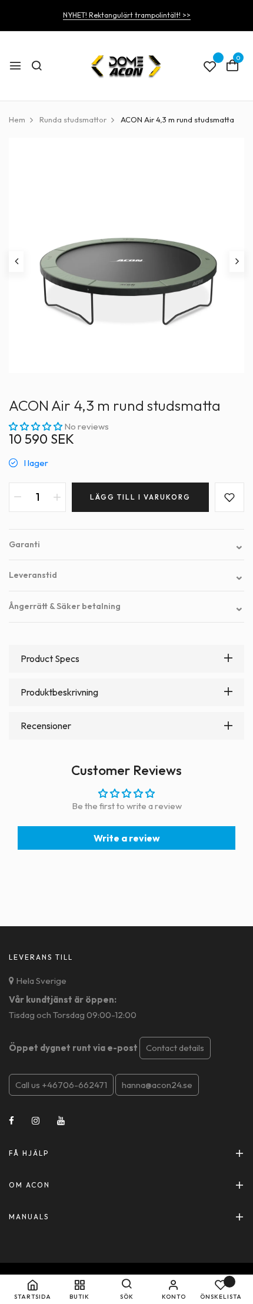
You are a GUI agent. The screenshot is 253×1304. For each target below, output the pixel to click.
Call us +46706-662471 (61, 1084)
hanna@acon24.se (157, 1084)
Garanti (126, 544)
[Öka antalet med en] (57, 497)
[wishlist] (210, 67)
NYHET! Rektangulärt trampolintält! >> (127, 15)
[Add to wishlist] (229, 497)
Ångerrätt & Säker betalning (126, 606)
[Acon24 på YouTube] (61, 1120)
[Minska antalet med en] (17, 497)
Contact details (175, 1047)
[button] (36, 426)
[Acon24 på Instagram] (35, 1120)
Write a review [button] (127, 838)
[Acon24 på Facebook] (11, 1120)
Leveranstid (126, 575)
